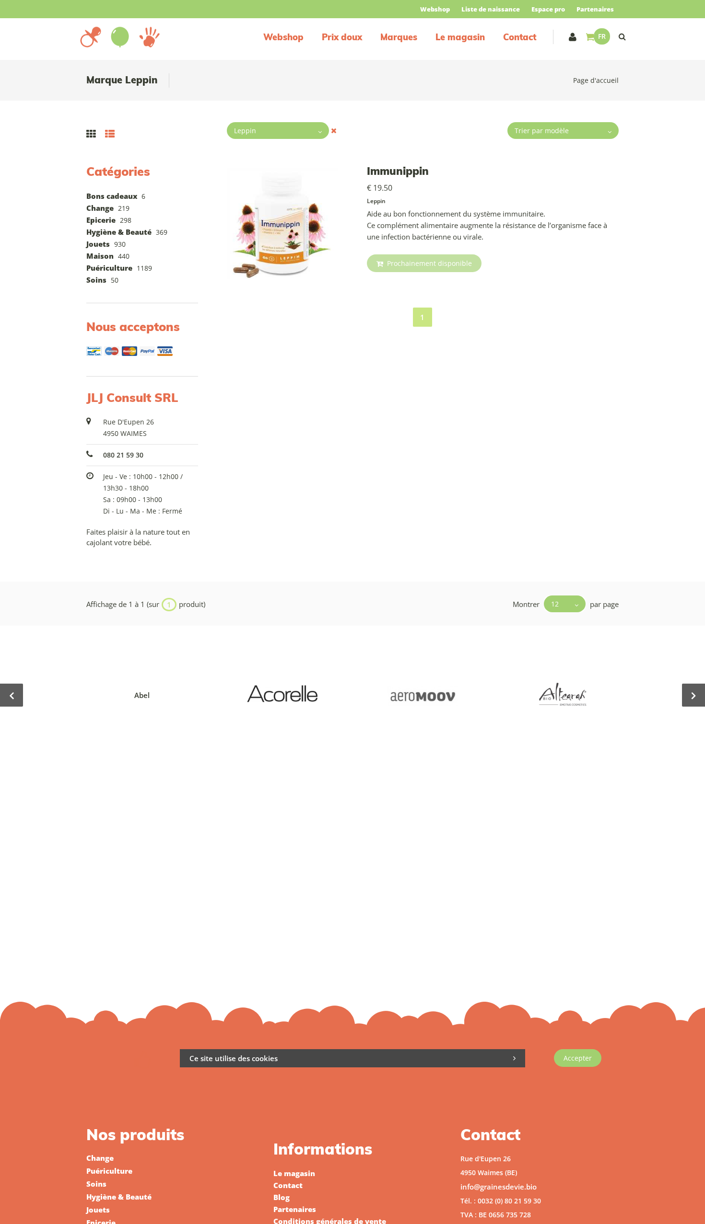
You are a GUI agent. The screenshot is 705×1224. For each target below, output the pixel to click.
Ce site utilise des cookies (233, 1058)
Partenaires (595, 9)
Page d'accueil (596, 80)
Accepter (578, 1058)
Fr (602, 36)
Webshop (435, 9)
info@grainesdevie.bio (498, 1186)
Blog (281, 1197)
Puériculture (109, 268)
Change (100, 208)
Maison (100, 256)
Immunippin (398, 171)
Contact (519, 37)
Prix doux (342, 37)
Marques (398, 37)
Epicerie (101, 220)
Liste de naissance (490, 9)
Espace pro (548, 9)
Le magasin (460, 37)
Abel (142, 695)
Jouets (98, 244)
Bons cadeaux (111, 196)
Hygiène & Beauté (119, 232)
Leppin (376, 201)
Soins (96, 280)
